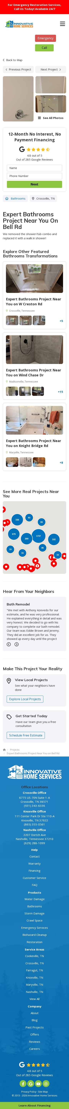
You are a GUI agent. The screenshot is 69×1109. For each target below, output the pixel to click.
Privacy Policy (28, 1091)
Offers (34, 1034)
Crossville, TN (34, 963)
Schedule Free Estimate (25, 735)
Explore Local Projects (25, 699)
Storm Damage (34, 913)
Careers (34, 1049)
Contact (35, 856)
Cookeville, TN (34, 956)
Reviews (34, 1042)
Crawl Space (35, 920)
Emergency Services (34, 928)
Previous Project (20, 69)
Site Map (43, 1091)
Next (34, 184)
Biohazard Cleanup (34, 935)
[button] (54, 564)
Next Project (49, 69)
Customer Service (34, 878)
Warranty (34, 863)
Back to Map (14, 60)
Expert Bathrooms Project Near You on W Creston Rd (33, 301)
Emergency (45, 38)
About (35, 1013)
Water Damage (35, 899)
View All (34, 999)
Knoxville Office (34, 811)
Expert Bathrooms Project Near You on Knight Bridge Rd (33, 443)
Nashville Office (34, 830)
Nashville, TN (34, 992)
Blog (35, 1020)
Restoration (34, 942)
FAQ (34, 885)
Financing (34, 870)
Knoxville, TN (34, 977)
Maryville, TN (34, 984)
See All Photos (52, 118)
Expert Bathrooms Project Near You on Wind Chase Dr (33, 372)
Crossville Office (34, 793)
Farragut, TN (34, 970)
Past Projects (34, 1027)
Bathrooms (34, 906)
